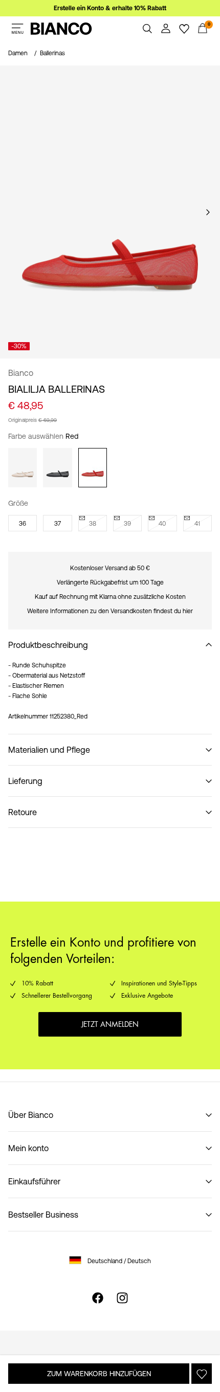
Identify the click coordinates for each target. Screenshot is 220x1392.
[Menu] (17, 28)
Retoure (22, 812)
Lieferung (25, 780)
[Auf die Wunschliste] (201, 1373)
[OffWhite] (22, 467)
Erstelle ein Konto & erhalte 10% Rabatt (110, 8)
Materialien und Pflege (49, 749)
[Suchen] (147, 28)
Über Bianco (30, 1114)
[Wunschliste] (184, 28)
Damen (18, 53)
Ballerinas (52, 53)
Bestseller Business (43, 1214)
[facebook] (98, 1298)
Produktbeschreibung (48, 644)
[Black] (57, 467)
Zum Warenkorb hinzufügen (99, 1373)
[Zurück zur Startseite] (61, 28)
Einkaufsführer (34, 1181)
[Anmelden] (166, 28)
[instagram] (122, 1298)
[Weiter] (207, 212)
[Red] (92, 467)
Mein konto (28, 1148)
